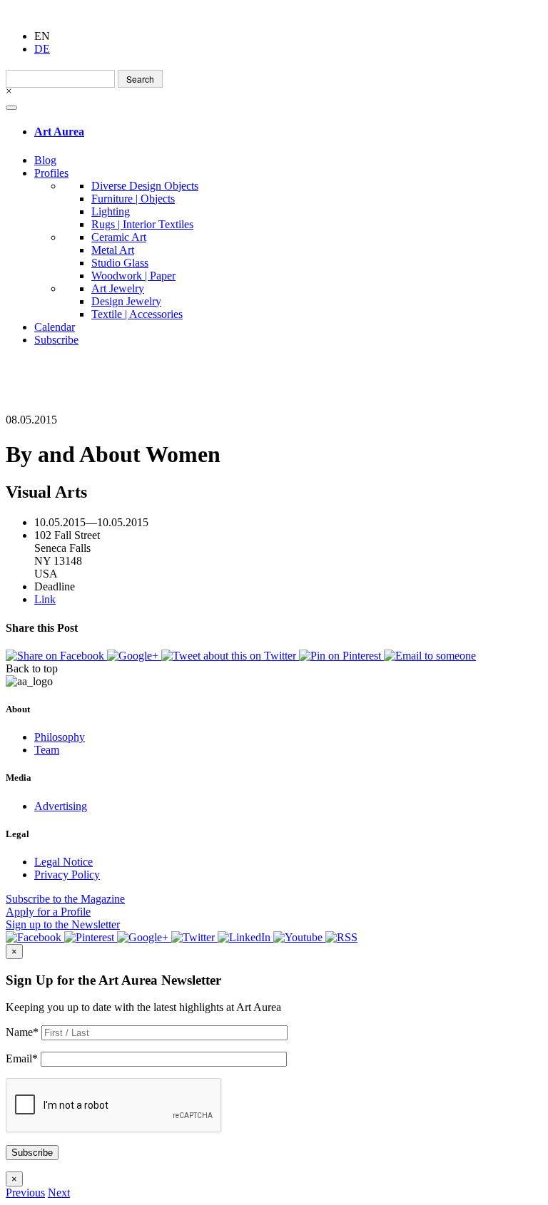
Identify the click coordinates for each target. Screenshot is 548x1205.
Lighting (110, 211)
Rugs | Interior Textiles (142, 224)
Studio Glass (119, 263)
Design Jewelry (126, 301)
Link (45, 599)
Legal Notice (63, 862)
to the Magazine (65, 899)
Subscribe (56, 340)
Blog (45, 160)
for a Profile (48, 912)
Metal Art (112, 250)
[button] (25, 1192)
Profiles (51, 173)
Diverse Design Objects (144, 186)
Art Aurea (59, 131)
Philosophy (59, 737)
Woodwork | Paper (133, 276)
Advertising (60, 806)
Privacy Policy (67, 874)
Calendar (54, 327)
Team (46, 750)
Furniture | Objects (133, 199)
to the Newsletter (63, 924)
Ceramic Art (118, 237)
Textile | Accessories (137, 314)
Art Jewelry (117, 288)
